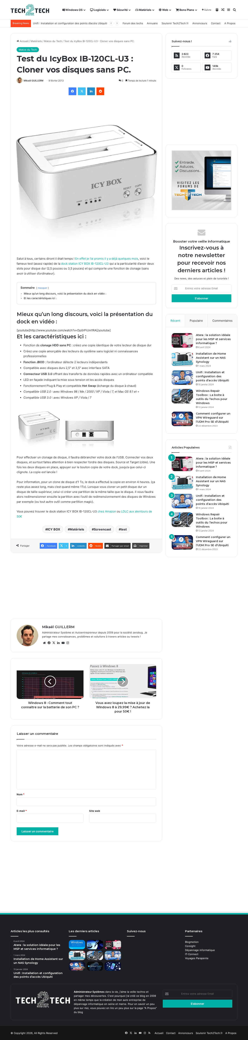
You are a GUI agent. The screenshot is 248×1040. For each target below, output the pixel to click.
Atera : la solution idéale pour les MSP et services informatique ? (213, 339)
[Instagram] (67, 643)
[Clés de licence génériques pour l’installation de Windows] (77, 944)
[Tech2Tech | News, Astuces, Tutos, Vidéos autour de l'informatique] (30, 10)
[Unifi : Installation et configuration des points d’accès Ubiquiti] (182, 377)
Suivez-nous (136, 931)
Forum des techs (133, 23)
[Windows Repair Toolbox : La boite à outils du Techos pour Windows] (182, 396)
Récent (175, 320)
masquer (42, 287)
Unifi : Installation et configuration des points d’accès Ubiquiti (70, 23)
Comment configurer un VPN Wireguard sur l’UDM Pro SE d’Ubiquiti (213, 417)
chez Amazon (106, 511)
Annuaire (152, 23)
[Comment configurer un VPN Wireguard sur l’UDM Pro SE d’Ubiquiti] (182, 419)
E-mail (22, 810)
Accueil (23, 41)
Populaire (196, 320)
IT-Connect (191, 954)
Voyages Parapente (196, 958)
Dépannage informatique (200, 950)
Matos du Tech (53, 41)
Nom (20, 794)
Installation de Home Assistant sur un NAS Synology (211, 358)
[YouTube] (63, 643)
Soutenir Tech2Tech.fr (175, 23)
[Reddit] (100, 91)
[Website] (44, 643)
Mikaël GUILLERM (33, 80)
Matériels (144, 9)
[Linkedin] (91, 91)
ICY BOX (53, 529)
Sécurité (122, 9)
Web (165, 9)
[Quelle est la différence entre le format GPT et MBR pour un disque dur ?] (95, 944)
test (124, 529)
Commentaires (222, 320)
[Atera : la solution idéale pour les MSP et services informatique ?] (182, 340)
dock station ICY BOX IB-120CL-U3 (84, 263)
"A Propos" (150, 1008)
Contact (215, 23)
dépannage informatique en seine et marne (100, 1003)
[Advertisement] (86, 586)
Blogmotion (192, 941)
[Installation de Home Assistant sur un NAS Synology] (182, 359)
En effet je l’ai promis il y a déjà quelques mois (106, 258)
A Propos (229, 23)
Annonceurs (199, 23)
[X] (82, 91)
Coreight (190, 946)
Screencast (102, 529)
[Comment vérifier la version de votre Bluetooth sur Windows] (113, 966)
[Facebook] (72, 91)
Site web (94, 810)
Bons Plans (186, 9)
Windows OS (74, 9)
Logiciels (99, 9)
